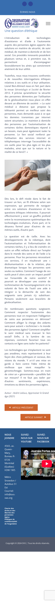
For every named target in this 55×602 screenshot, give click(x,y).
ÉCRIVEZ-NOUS (27, 11)
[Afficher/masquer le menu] (48, 23)
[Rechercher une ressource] (40, 23)
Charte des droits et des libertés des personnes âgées (10, 512)
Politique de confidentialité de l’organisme (11, 521)
